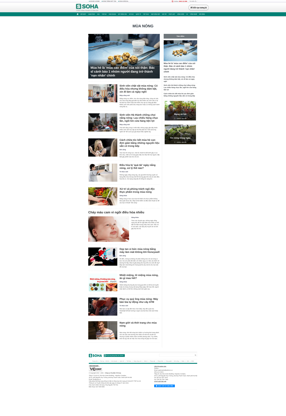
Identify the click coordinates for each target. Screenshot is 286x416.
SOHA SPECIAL (123, 1)
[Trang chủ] (87, 7)
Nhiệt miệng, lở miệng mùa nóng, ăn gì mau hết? (139, 276)
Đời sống (202, 14)
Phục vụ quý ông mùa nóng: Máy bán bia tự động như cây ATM (139, 300)
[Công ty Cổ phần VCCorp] (116, 368)
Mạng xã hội (180, 114)
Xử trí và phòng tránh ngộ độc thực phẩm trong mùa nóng (137, 190)
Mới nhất (83, 14)
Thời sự (104, 14)
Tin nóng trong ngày (180, 138)
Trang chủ (95, 361)
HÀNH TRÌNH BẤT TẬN (109, 1)
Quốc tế (138, 14)
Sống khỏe (180, 14)
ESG (98, 14)
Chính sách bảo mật (160, 381)
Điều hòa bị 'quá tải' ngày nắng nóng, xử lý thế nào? (138, 166)
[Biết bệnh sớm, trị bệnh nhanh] (199, 7)
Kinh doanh (112, 14)
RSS (192, 361)
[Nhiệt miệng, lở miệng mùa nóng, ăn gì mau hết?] (102, 283)
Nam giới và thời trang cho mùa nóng (138, 324)
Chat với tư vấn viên (165, 386)
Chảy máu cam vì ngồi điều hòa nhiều (116, 212)
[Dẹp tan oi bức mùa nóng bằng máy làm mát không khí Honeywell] (102, 256)
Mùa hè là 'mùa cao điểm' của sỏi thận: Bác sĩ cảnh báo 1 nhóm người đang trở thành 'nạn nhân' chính (122, 71)
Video (182, 361)
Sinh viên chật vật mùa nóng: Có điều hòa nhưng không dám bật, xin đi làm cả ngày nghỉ (139, 88)
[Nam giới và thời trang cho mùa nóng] (102, 330)
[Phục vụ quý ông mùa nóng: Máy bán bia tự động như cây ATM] (102, 306)
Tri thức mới (124, 172)
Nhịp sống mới (155, 14)
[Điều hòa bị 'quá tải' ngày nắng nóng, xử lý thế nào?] (102, 173)
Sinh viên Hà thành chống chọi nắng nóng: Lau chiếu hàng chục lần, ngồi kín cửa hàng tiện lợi (139, 117)
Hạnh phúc (91, 14)
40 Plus (131, 14)
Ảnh (188, 361)
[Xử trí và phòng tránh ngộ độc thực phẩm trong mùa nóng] (102, 196)
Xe (187, 14)
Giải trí (164, 14)
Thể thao (146, 14)
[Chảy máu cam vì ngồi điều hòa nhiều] (108, 229)
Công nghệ (193, 14)
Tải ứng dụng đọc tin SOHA (115, 355)
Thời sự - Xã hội (104, 361)
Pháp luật (172, 14)
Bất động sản (122, 14)
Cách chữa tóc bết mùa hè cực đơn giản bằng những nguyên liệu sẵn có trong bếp (139, 143)
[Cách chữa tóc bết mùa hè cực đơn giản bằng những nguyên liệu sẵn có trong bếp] (102, 147)
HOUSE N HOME (95, 1)
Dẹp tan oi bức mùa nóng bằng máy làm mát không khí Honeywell (140, 250)
